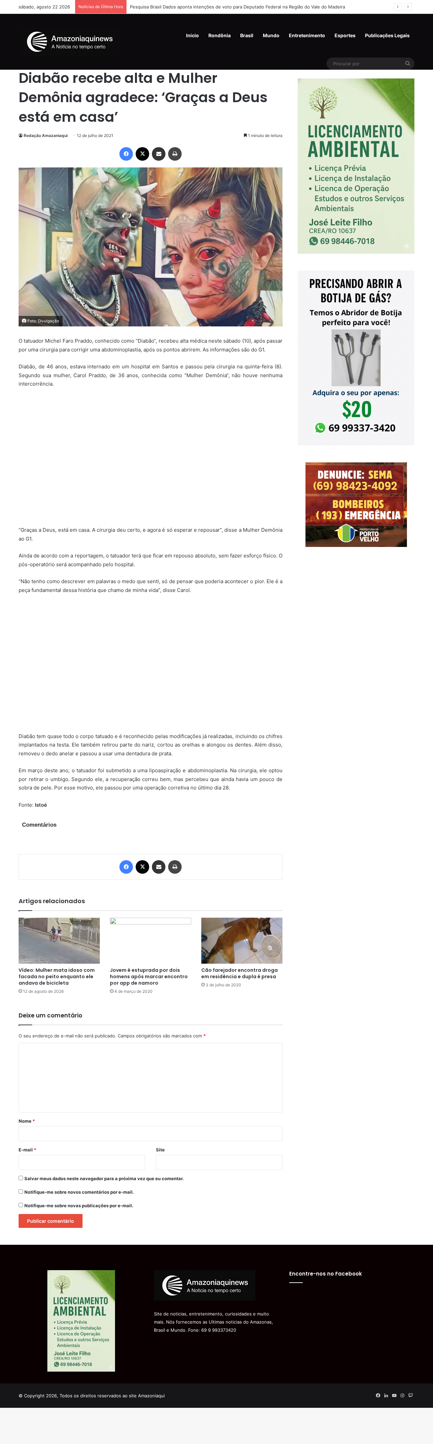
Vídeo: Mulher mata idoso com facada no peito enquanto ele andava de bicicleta (57, 976)
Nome (27, 1121)
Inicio (192, 35)
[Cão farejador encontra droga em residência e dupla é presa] (241, 940)
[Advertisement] (150, 461)
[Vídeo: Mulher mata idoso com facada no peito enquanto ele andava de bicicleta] (59, 940)
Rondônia (219, 35)
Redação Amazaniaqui (46, 135)
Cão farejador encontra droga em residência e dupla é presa (239, 973)
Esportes (345, 35)
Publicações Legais (387, 35)
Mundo (271, 35)
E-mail (27, 1149)
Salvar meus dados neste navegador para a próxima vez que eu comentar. (104, 1178)
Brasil (246, 35)
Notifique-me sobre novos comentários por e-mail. (79, 1192)
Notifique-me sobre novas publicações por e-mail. (78, 1205)
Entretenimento (307, 35)
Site (160, 1149)
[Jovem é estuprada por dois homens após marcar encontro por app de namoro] (150, 940)
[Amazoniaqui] (69, 41)
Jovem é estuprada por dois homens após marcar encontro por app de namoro (149, 976)
